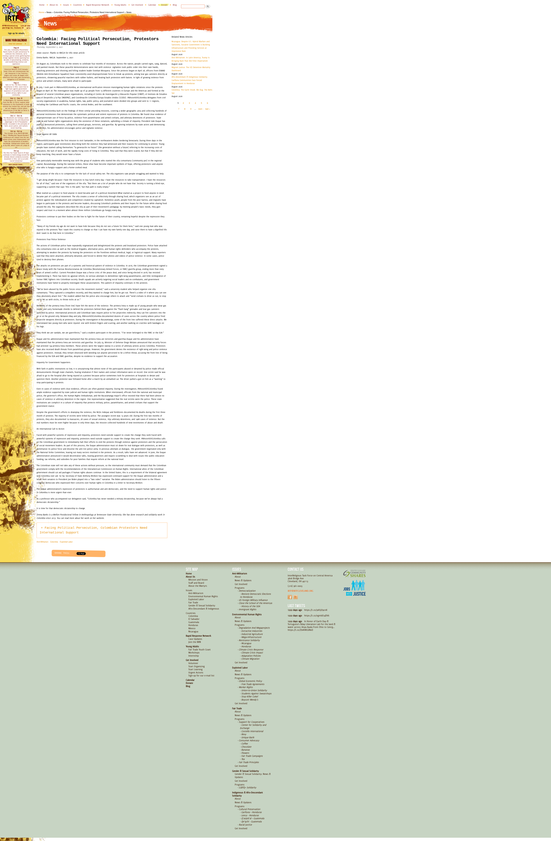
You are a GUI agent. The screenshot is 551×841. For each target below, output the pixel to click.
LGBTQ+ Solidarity (247, 787)
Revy (243, 734)
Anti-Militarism (42, 541)
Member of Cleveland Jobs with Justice (354, 591)
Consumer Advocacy (249, 740)
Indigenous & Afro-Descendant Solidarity (247, 794)
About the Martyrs (197, 585)
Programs (240, 587)
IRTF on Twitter (295, 597)
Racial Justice (245, 824)
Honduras (193, 625)
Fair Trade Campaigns (252, 755)
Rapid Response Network (97, 5)
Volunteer (193, 663)
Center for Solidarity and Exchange (253, 726)
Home (41, 5)
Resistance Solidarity (249, 640)
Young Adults (120, 5)
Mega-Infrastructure (251, 637)
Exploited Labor (66, 541)
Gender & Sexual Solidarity (201, 605)
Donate (164, 5)
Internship (193, 655)
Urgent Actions (195, 672)
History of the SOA (250, 606)
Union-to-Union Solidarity (254, 690)
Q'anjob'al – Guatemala (252, 818)
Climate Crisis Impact (252, 652)
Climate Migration (250, 658)
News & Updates (243, 580)
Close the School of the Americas (255, 603)
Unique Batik (247, 737)
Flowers (245, 752)
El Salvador (193, 619)
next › (200, 108)
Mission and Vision (198, 579)
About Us (54, 5)
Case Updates (195, 638)
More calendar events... (16, 164)
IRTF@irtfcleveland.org (10, 26)
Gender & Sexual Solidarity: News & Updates (253, 776)
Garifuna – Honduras (251, 812)
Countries (77, 5)
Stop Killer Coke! (249, 696)
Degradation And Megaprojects (254, 627)
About (238, 576)
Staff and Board (196, 582)
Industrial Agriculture (252, 634)
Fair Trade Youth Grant (199, 649)
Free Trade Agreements (252, 684)
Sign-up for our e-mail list (201, 675)
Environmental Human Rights (203, 596)
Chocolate (246, 746)
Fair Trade (193, 602)
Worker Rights (246, 687)
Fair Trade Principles (249, 762)
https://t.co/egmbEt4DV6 (316, 615)
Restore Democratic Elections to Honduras (255, 595)
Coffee (244, 743)
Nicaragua (193, 631)
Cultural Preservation (249, 809)
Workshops (194, 652)
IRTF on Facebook (290, 597)
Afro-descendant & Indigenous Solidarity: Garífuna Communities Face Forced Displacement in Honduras (190, 80)
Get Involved (137, 5)
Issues (66, 5)
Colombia (54, 541)
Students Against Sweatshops (256, 693)
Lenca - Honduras (250, 815)
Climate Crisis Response (251, 649)
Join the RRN (194, 642)
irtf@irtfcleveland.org (300, 590)
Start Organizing (196, 666)
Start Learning (195, 669)
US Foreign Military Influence (253, 600)
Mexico (191, 628)
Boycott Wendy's (249, 699)
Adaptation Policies (251, 655)
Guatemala (193, 622)
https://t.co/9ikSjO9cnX (315, 610)
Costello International (252, 731)
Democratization (247, 590)
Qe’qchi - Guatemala (251, 821)
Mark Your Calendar (16, 41)
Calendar (152, 5)
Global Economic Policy (250, 681)
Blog (175, 5)
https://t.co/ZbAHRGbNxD (300, 629)
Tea (243, 759)
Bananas (245, 749)
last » (207, 108)
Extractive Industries (251, 630)
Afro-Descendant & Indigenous (203, 608)
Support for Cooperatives (251, 721)
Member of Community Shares (354, 573)
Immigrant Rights (247, 609)
